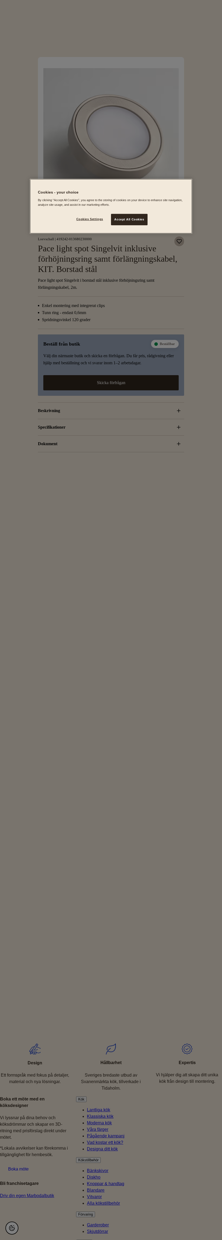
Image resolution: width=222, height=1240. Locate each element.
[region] (111, 206)
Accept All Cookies (129, 219)
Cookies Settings (89, 219)
